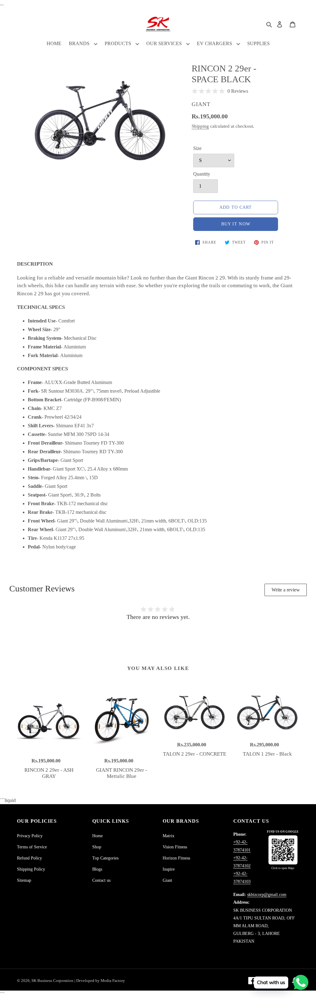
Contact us (101, 880)
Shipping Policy (31, 869)
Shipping (200, 126)
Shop (96, 847)
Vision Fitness (175, 847)
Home (97, 836)
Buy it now (235, 224)
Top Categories (105, 858)
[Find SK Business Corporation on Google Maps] (282, 849)
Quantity (201, 174)
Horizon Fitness (176, 858)
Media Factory (113, 980)
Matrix (168, 836)
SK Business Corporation (52, 980)
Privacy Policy (30, 836)
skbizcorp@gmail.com (266, 894)
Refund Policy (29, 858)
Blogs (97, 869)
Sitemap (24, 880)
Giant (167, 880)
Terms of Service (32, 847)
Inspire (169, 869)
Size (197, 148)
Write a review (286, 589)
